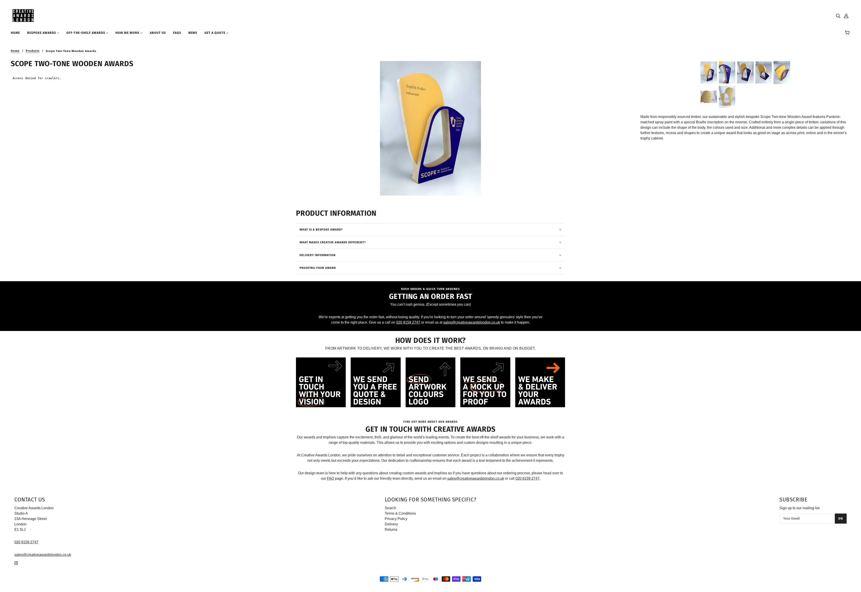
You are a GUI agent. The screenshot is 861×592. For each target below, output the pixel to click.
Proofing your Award (318, 268)
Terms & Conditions (400, 513)
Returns (391, 529)
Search (390, 508)
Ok (840, 518)
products (32, 50)
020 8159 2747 (408, 322)
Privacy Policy (396, 519)
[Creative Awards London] (24, 15)
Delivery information (318, 255)
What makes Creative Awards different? (333, 242)
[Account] (846, 15)
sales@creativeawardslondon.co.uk (471, 322)
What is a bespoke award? (321, 229)
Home (15, 50)
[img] (838, 15)
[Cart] (848, 33)
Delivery (391, 524)
